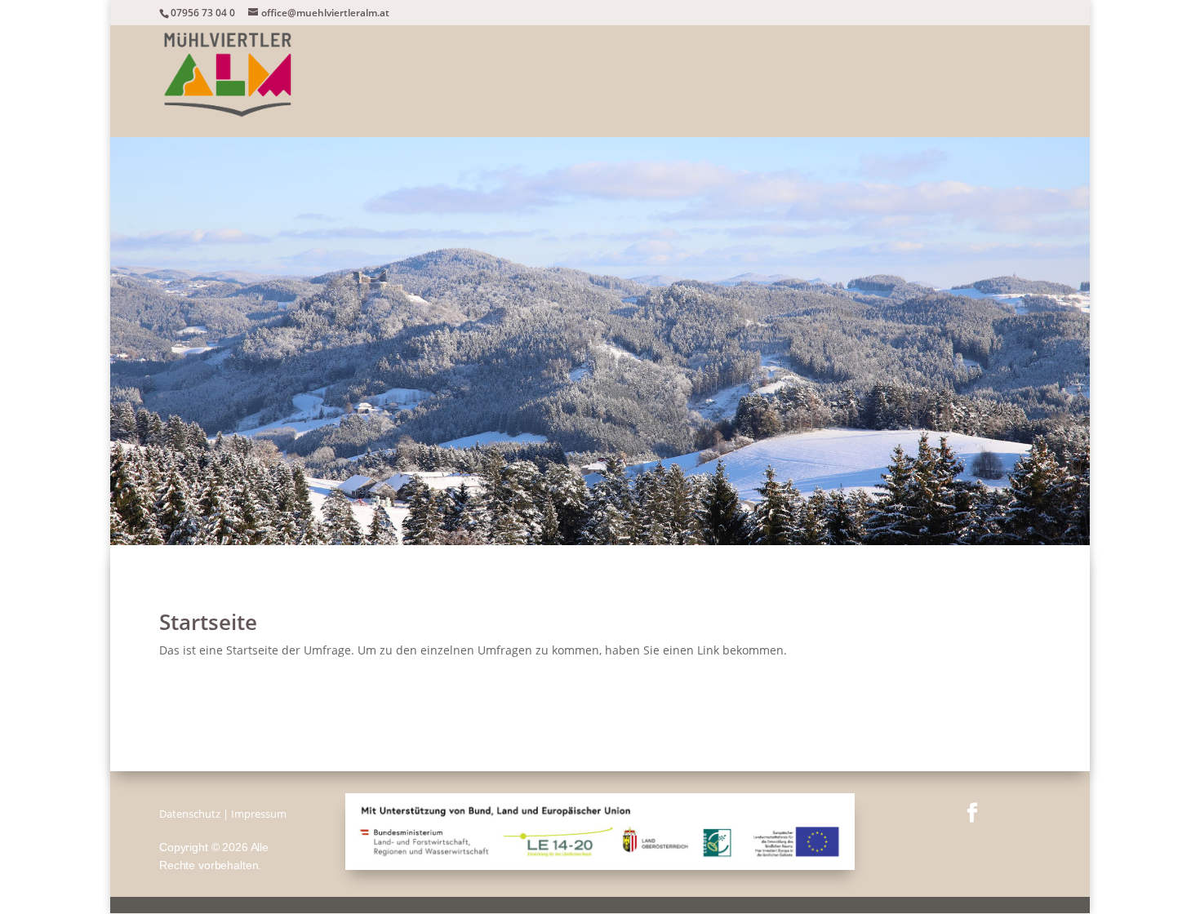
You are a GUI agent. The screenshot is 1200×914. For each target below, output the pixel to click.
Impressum (259, 813)
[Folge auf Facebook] (972, 812)
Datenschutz (189, 813)
